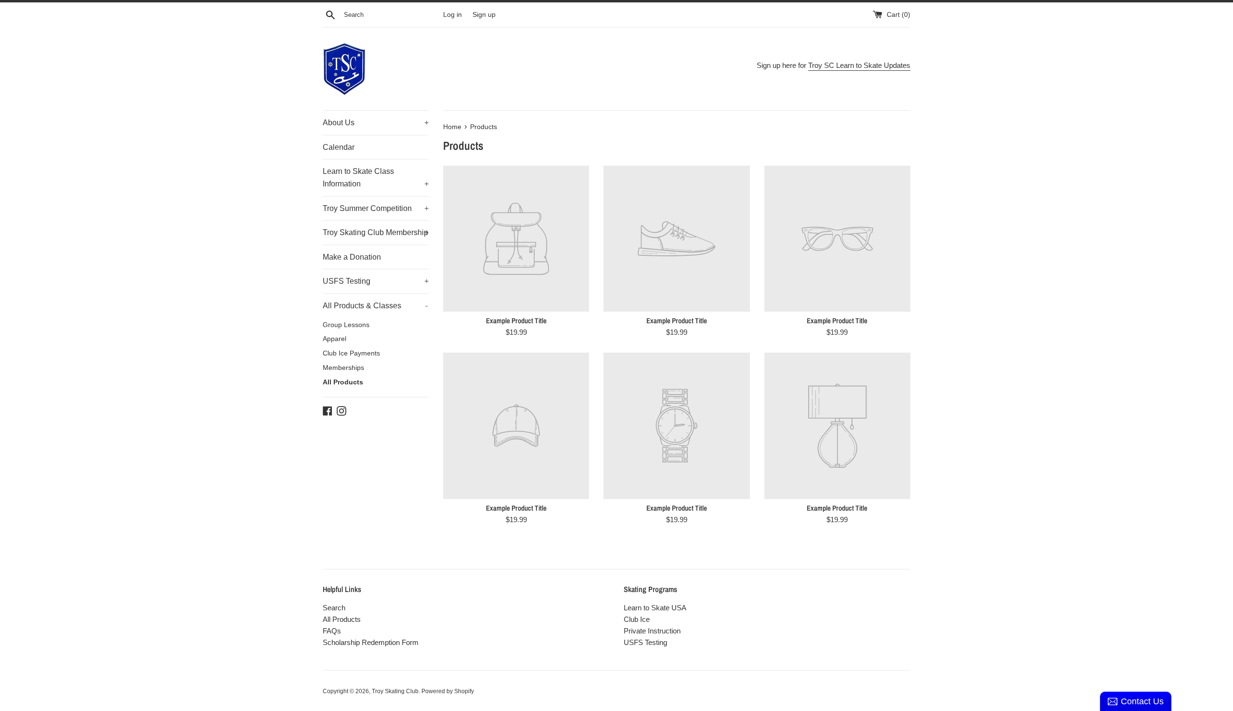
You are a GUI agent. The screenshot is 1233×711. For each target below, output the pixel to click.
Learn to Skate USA (655, 608)
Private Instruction (652, 631)
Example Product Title (516, 321)
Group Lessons (346, 325)
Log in (452, 14)
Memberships (343, 367)
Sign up (484, 14)
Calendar (338, 147)
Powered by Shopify (447, 691)
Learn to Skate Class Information (376, 177)
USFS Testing (376, 281)
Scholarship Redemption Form (371, 642)
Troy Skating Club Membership (376, 232)
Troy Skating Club (395, 691)
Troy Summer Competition (376, 208)
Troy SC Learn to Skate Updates (859, 65)
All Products (343, 382)
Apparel (334, 338)
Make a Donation (352, 257)
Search (334, 608)
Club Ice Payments (351, 353)
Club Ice (637, 619)
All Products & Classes (375, 306)
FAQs (332, 631)
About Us (376, 122)
